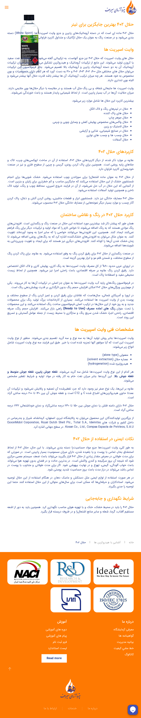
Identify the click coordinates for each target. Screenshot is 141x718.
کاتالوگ (129, 654)
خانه (131, 542)
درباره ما (92, 708)
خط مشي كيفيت (124, 648)
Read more (54, 658)
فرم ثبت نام (60, 642)
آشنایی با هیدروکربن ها (107, 542)
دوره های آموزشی (56, 629)
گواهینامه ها (126, 635)
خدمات (72, 708)
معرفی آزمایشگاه (124, 629)
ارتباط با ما (50, 708)
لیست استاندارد (57, 648)
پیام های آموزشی (56, 635)
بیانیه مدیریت (125, 642)
